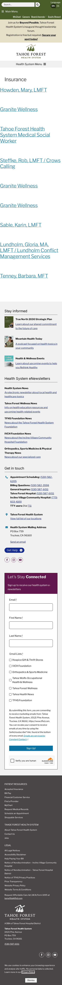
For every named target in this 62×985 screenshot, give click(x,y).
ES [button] (58, 6)
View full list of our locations (25, 518)
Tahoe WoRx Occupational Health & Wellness (27, 680)
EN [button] (53, 6)
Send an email (18, 541)
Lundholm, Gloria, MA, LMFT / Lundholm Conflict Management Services (29, 250)
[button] (10, 11)
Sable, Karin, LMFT (20, 225)
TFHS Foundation (22, 700)
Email (13, 599)
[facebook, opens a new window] (7, 559)
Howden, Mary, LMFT (23, 90)
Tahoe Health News (23, 694)
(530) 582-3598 (40, 485)
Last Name (16, 635)
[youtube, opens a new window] (20, 559)
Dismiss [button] (31, 980)
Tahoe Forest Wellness (24, 688)
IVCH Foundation (21, 665)
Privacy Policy (28, 972)
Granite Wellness (19, 109)
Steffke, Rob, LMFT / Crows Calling (30, 163)
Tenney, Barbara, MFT (24, 276)
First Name (16, 617)
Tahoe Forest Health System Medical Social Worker (25, 135)
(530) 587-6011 (39, 489)
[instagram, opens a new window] (13, 559)
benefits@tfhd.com (13, 898)
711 (29, 505)
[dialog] (31, 972)
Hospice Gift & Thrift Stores (27, 659)
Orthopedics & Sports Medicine (29, 672)
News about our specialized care (23, 457)
